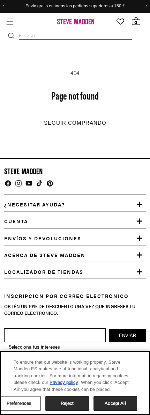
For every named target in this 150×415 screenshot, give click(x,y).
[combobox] (75, 35)
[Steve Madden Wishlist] (120, 21)
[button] (9, 21)
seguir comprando (75, 122)
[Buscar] (11, 35)
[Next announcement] (146, 6)
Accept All (115, 403)
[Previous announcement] (3, 6)
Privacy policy (64, 382)
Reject (67, 403)
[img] (8, 183)
